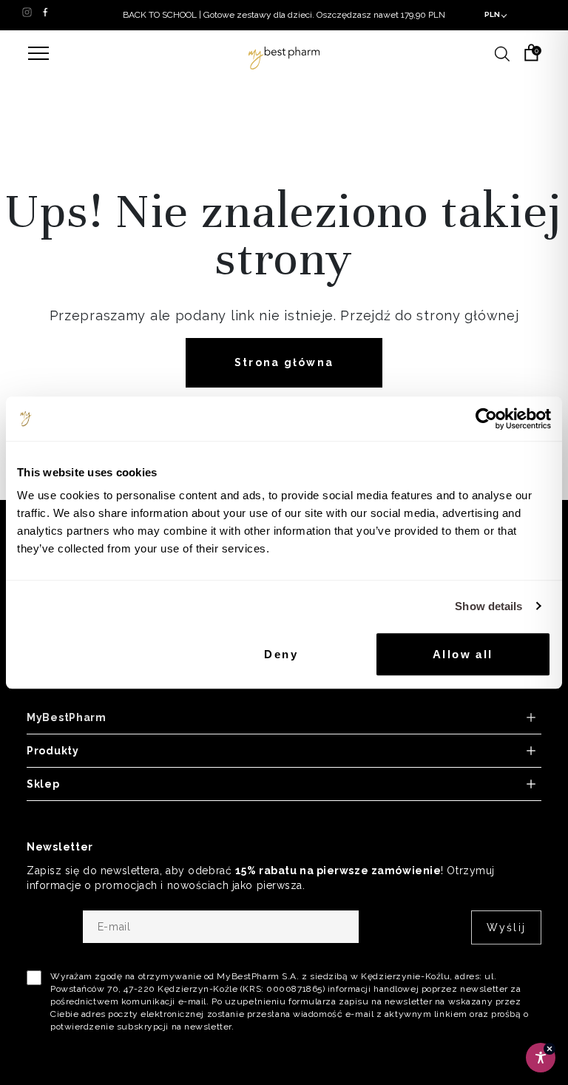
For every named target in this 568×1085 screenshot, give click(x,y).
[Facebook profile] (45, 12)
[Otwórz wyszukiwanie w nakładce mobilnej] (502, 52)
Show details (488, 606)
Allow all (463, 654)
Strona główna (284, 362)
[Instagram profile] (27, 12)
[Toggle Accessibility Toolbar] (540, 1057)
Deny (281, 654)
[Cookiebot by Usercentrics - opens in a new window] (486, 419)
